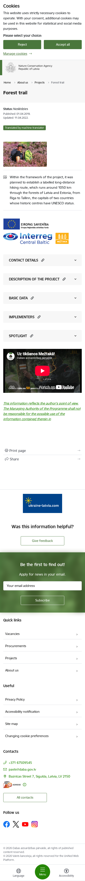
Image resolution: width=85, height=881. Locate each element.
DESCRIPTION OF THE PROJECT (34, 279)
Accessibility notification (22, 711)
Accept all (63, 44)
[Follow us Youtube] (25, 824)
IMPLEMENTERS (21, 317)
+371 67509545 (20, 763)
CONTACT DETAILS (23, 260)
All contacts (25, 797)
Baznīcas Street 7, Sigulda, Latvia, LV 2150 (39, 776)
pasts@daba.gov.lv (22, 769)
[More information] (24, 784)
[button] (42, 260)
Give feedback (42, 541)
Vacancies (12, 634)
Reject (22, 44)
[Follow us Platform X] (16, 824)
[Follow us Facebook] (6, 824)
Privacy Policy (15, 699)
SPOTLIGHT (18, 336)
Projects (11, 658)
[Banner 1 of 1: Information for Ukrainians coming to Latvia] (42, 503)
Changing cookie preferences (27, 736)
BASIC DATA (18, 298)
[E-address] (12, 784)
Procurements (15, 646)
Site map (11, 724)
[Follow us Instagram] (34, 824)
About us (12, 670)
